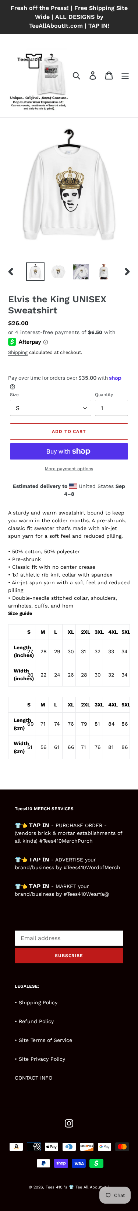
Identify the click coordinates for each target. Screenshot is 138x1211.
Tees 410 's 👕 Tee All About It (76, 1187)
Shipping (18, 352)
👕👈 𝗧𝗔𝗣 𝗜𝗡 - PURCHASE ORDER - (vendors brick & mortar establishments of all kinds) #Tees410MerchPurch (68, 833)
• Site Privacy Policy (40, 1059)
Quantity (104, 394)
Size (14, 394)
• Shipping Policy (36, 1002)
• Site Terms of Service (43, 1040)
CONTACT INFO (33, 1078)
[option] (35, 272)
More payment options (69, 468)
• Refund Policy (34, 1021)
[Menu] (125, 75)
